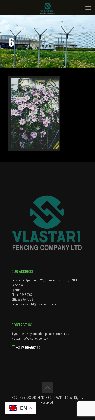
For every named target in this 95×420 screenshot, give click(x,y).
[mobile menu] (88, 7)
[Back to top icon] (47, 387)
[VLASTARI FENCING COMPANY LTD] (47, 7)
